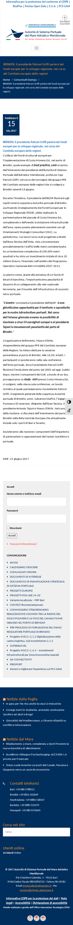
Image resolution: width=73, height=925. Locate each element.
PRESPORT (16, 664)
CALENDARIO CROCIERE (24, 567)
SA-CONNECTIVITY (21, 659)
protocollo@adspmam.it (37, 885)
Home (6, 80)
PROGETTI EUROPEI (21, 590)
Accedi (12, 535)
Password (12, 510)
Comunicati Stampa (25, 80)
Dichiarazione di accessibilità (50, 903)
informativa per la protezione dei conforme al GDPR (37, 2)
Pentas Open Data (35, 6)
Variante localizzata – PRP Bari (27, 600)
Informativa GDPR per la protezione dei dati (32, 898)
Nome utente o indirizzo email (24, 494)
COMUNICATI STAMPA (23, 572)
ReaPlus (17, 6)
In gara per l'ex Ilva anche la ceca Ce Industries (33, 703)
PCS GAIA (64, 6)
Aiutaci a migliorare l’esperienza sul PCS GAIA (36, 669)
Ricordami (15, 528)
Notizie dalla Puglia (22, 699)
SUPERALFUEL (18, 646)
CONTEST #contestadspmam (26, 605)
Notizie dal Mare (20, 739)
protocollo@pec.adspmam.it (36, 890)
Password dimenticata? (23, 544)
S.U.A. (52, 6)
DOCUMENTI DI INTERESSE (25, 577)
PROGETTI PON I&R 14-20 (25, 595)
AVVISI (14, 562)
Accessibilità (22, 903)
